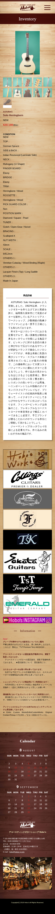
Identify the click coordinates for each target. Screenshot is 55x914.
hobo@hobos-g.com (16, 852)
